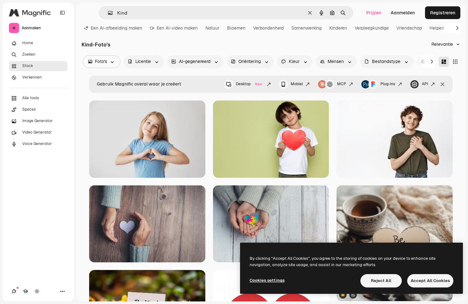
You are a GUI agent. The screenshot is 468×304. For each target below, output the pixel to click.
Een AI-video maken (177, 28)
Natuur (212, 28)
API (425, 83)
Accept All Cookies (430, 280)
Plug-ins (387, 83)
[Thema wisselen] (37, 291)
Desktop (249, 83)
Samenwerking (306, 28)
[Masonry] (444, 62)
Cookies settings (267, 280)
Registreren (442, 13)
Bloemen (236, 28)
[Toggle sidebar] (62, 13)
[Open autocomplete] (108, 12)
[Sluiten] (442, 84)
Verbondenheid (268, 28)
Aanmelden (403, 13)
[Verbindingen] (14, 291)
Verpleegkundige (372, 28)
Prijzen (373, 13)
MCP (341, 83)
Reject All (381, 280)
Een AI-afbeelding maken (116, 28)
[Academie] (25, 291)
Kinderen (338, 28)
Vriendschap (409, 28)
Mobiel (297, 83)
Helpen (436, 28)
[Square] (455, 62)
